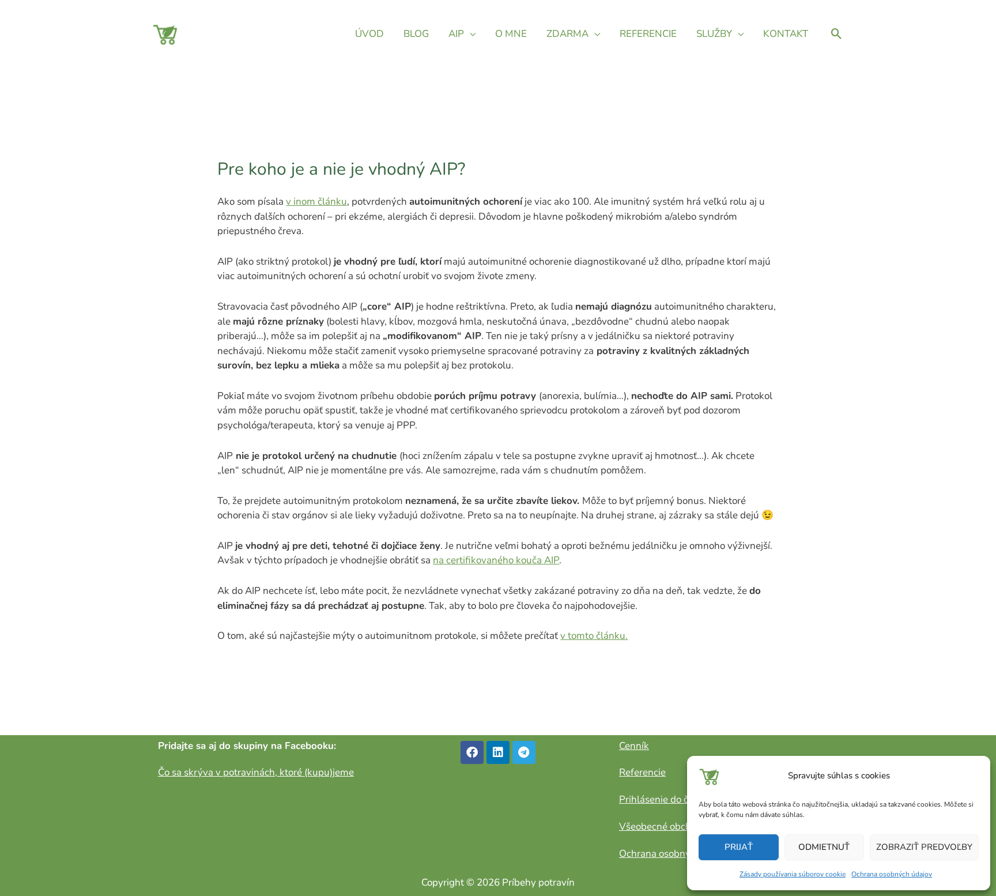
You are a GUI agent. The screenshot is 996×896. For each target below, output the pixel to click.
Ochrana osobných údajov (891, 874)
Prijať (739, 847)
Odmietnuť (824, 847)
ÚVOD (369, 33)
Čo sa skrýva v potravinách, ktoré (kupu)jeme (256, 772)
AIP (456, 33)
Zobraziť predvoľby (924, 847)
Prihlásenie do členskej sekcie (684, 799)
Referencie (642, 772)
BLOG (416, 33)
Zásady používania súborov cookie (793, 874)
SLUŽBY (714, 33)
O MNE (511, 33)
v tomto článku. (594, 635)
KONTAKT (785, 33)
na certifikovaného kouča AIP (496, 560)
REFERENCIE (648, 33)
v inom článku (316, 201)
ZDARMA (567, 33)
